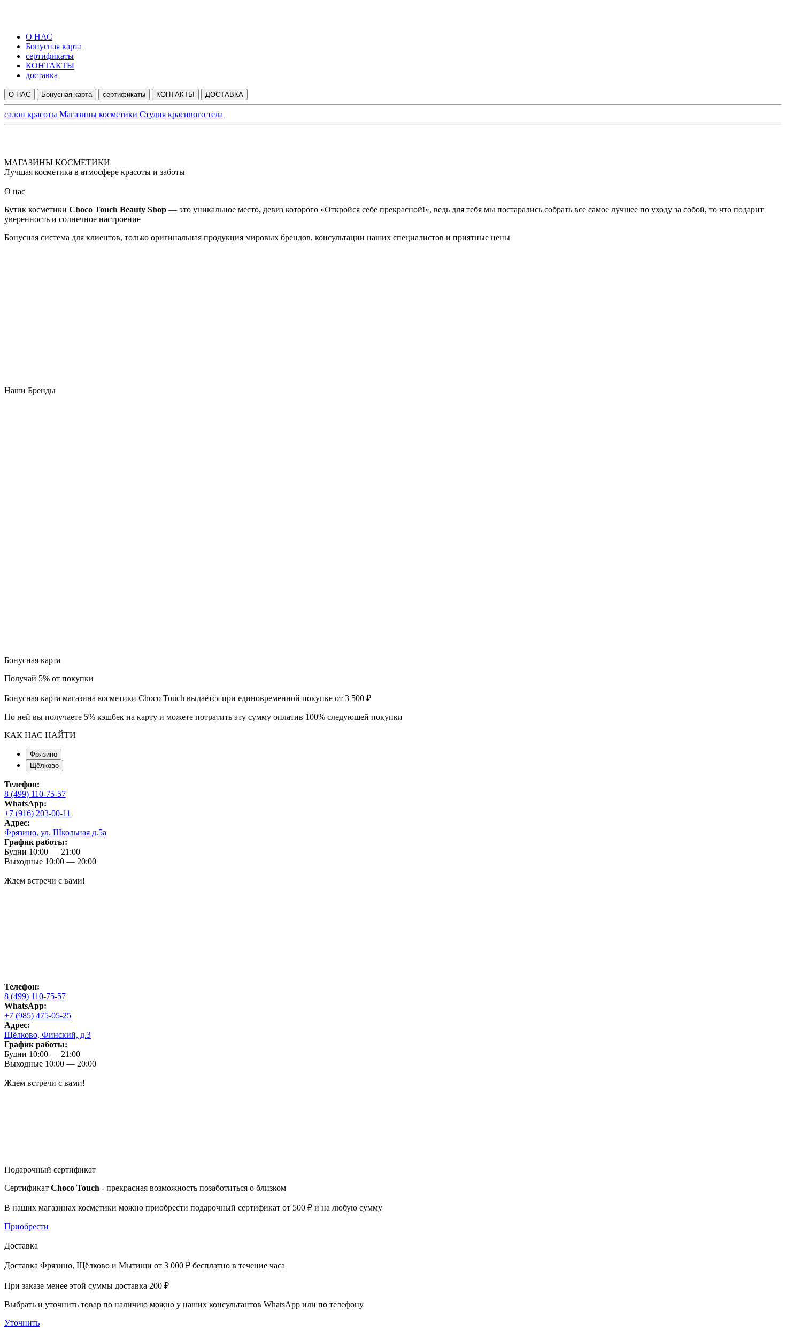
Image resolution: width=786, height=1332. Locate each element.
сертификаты (50, 55)
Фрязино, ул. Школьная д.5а (55, 832)
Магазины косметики (98, 114)
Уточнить (22, 1322)
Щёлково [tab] (44, 766)
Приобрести (26, 1226)
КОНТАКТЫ (50, 65)
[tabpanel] (393, 881)
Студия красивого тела (181, 114)
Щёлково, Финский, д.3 (47, 1034)
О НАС (39, 36)
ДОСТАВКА (224, 94)
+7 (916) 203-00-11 (37, 813)
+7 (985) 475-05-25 (37, 1015)
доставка (42, 75)
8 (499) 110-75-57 (35, 793)
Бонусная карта (54, 46)
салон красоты (30, 114)
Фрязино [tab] (43, 754)
